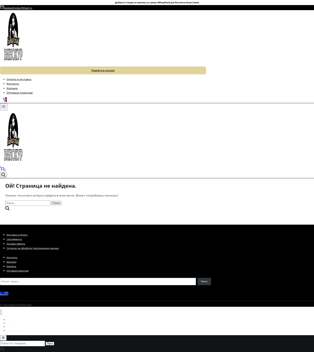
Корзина (12, 88)
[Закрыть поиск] (3, 338)
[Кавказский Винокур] (13, 64)
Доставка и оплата (17, 234)
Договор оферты (16, 243)
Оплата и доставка (19, 79)
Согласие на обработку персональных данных (33, 248)
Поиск (204, 281)
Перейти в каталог (103, 70)
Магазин (11, 261)
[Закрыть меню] (1, 312)
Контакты (13, 84)
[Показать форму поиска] (3, 175)
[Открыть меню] (3, 106)
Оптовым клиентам (20, 93)
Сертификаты (14, 239)
